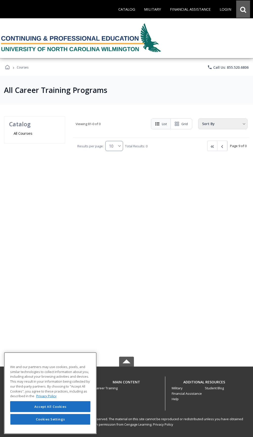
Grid (184, 124)
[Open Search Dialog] (243, 9)
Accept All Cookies (50, 406)
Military (177, 388)
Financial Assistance (187, 393)
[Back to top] (126, 384)
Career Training (106, 388)
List (164, 124)
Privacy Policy (163, 424)
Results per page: (90, 146)
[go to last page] (212, 146)
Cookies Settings (50, 419)
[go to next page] (222, 146)
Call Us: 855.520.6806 (228, 67)
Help (175, 399)
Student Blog (214, 388)
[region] (50, 393)
